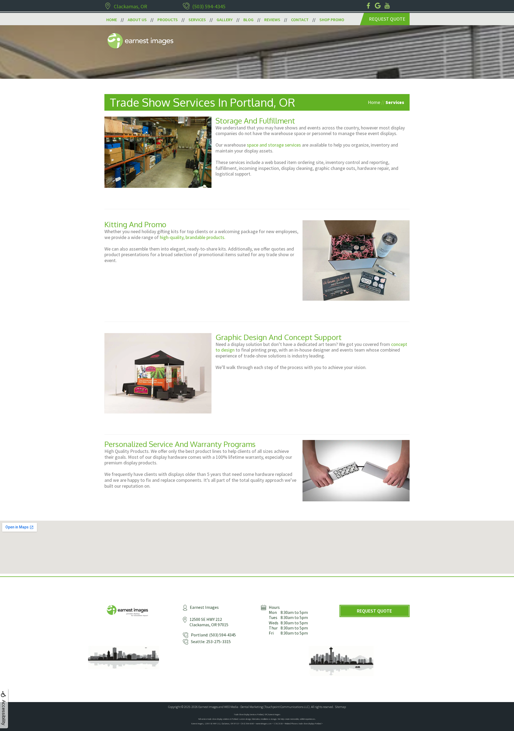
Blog (248, 19)
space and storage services (274, 145)
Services (197, 19)
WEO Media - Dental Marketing (243, 707)
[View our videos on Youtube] (387, 6)
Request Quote (387, 19)
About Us (137, 19)
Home (111, 19)
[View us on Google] (378, 6)
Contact (300, 19)
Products (167, 19)
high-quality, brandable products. (192, 237)
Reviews (272, 19)
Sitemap (340, 707)
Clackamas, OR (130, 6)
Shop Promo (331, 19)
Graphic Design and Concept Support (279, 337)
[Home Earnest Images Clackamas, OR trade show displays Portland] (140, 42)
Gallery (225, 19)
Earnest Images (208, 707)
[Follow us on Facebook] (368, 6)
